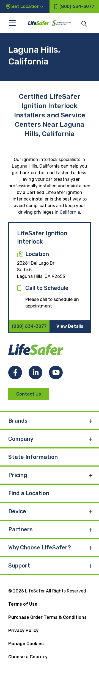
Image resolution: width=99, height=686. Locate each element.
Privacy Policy (23, 630)
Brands (18, 420)
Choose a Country (28, 656)
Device (17, 511)
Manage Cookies (26, 643)
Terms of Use (22, 604)
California (70, 212)
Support (19, 565)
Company (20, 439)
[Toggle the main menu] (12, 22)
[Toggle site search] (84, 23)
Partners (20, 529)
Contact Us (28, 394)
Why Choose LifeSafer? (39, 547)
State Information (33, 457)
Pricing (17, 475)
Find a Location (28, 493)
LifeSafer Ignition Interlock (42, 237)
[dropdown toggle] (90, 420)
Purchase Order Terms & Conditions (47, 617)
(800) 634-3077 (29, 326)
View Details (69, 326)
